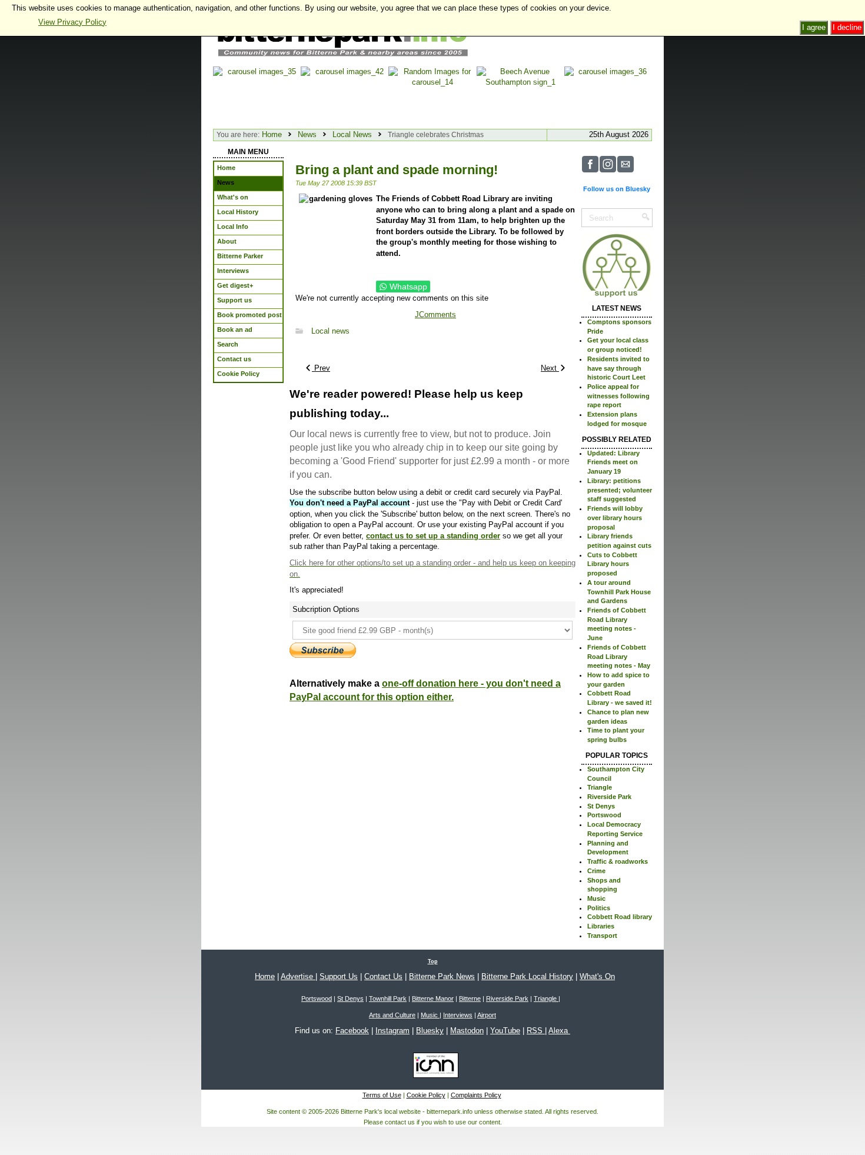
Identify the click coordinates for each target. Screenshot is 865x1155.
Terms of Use (381, 1095)
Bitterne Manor (433, 998)
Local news (330, 331)
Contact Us (383, 976)
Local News (352, 134)
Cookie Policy (426, 1095)
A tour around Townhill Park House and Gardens (619, 591)
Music (596, 898)
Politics (598, 907)
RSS (536, 1030)
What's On (597, 976)
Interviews (458, 1014)
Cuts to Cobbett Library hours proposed (612, 564)
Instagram (392, 1030)
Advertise (298, 976)
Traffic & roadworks (617, 861)
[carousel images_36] (608, 95)
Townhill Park (388, 998)
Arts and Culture (392, 1014)
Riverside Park (609, 796)
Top (433, 961)
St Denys (601, 806)
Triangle (599, 787)
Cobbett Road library (619, 916)
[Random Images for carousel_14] (432, 95)
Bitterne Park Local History (527, 976)
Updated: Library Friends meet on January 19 (613, 462)
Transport (602, 935)
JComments (435, 314)
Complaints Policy (476, 1095)
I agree (814, 27)
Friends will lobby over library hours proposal (615, 517)
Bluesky (430, 1030)
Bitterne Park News (442, 976)
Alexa (559, 1030)
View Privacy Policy (72, 22)
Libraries (600, 926)
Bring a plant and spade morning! (396, 169)
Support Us (339, 976)
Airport (486, 1014)
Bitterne (470, 998)
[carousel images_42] (344, 95)
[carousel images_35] (257, 95)
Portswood (604, 814)
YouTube (505, 1030)
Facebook (352, 1030)
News (307, 134)
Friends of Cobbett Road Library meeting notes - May (618, 656)
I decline (847, 27)
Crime (596, 870)
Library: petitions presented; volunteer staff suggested (619, 489)
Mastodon (467, 1030)
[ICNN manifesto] (432, 1067)
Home (272, 134)
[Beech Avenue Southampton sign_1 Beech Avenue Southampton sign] (520, 95)
